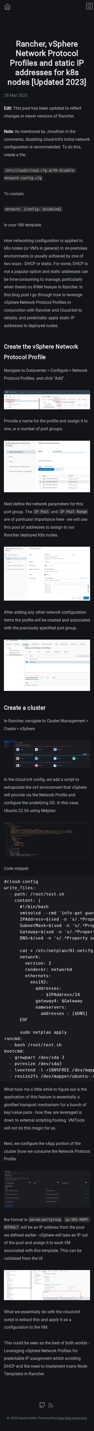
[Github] (42, 1407)
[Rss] (51, 1407)
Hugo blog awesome (71, 1418)
